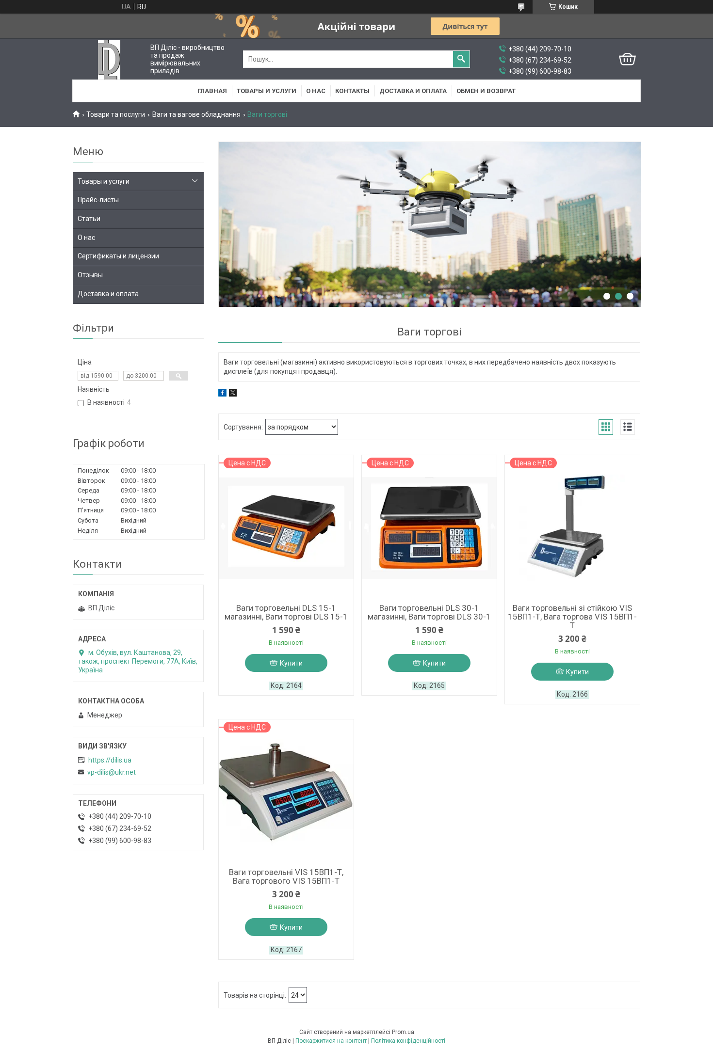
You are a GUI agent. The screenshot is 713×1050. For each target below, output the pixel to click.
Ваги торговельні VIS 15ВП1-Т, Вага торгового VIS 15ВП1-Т (286, 876)
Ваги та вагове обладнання (196, 114)
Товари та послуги (115, 114)
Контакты (352, 91)
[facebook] (222, 394)
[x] (233, 394)
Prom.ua (403, 1032)
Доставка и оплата (413, 91)
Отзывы (90, 275)
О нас (315, 91)
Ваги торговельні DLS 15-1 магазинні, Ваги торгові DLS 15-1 (286, 612)
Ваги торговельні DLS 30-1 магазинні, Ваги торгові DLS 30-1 (429, 612)
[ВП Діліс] (109, 59)
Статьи (89, 219)
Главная (212, 91)
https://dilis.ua (109, 760)
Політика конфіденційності (408, 1040)
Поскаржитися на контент (331, 1040)
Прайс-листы (98, 200)
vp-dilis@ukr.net (111, 772)
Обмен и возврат (486, 91)
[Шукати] (461, 59)
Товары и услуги (266, 91)
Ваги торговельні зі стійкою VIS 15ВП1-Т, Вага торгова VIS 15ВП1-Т (572, 617)
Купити (291, 663)
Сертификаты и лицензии (118, 256)
